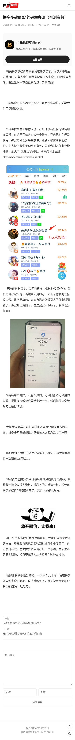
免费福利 (56, 24)
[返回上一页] (70, 726)
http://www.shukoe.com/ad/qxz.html (23, 156)
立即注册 (37, 59)
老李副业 (7, 24)
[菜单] (69, 5)
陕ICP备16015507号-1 (37, 728)
